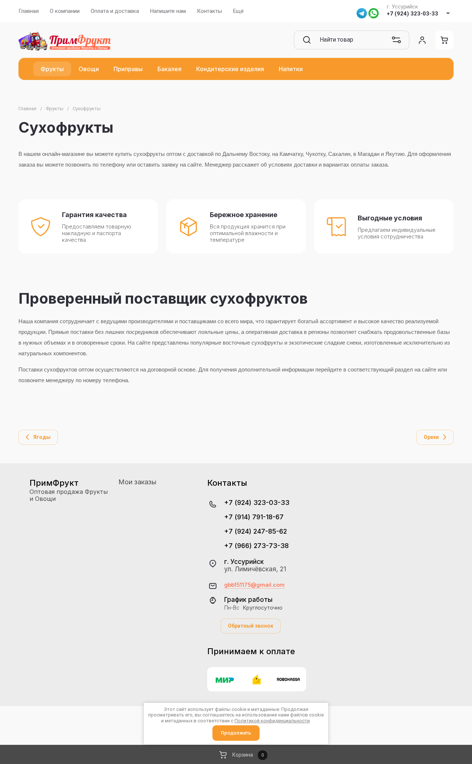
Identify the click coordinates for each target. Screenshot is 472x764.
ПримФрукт (54, 483)
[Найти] (306, 39)
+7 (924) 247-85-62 (255, 531)
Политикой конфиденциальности (272, 720)
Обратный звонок (250, 626)
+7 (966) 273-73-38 (256, 546)
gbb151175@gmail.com (254, 585)
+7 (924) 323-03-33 (412, 13)
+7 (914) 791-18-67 (254, 517)
